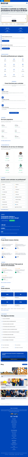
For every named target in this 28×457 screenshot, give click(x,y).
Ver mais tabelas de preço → (5, 209)
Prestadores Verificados (14, 422)
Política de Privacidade (11, 454)
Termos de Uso (6, 454)
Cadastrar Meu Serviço (14, 431)
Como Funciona (14, 423)
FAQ (14, 428)
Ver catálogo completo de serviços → (6, 140)
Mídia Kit (14, 437)
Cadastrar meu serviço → (14, 359)
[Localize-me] (25, 18)
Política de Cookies (17, 454)
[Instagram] (13, 416)
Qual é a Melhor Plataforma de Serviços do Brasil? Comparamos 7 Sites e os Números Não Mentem (13, 398)
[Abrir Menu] (26, 3)
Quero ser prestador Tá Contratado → (6, 282)
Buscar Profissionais (14, 420)
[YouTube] (14, 416)
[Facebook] (11, 416)
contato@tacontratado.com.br (14, 447)
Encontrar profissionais (5, 220)
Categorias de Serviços (14, 421)
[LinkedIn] (16, 416)
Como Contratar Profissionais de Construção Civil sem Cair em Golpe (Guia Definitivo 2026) (13, 376)
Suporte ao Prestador (14, 438)
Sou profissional (12, 220)
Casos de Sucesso (14, 436)
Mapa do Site (21, 454)
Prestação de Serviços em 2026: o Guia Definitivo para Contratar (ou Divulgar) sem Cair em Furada (13, 387)
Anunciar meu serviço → (6, 48)
